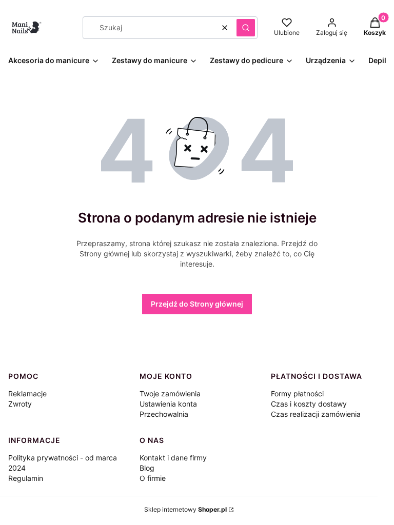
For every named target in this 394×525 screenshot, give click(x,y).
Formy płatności (297, 393)
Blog (147, 467)
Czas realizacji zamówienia (316, 414)
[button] (246, 27)
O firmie (153, 478)
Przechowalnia (164, 414)
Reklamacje (27, 393)
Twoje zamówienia (170, 393)
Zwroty (20, 403)
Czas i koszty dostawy (309, 403)
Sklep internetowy (185, 509)
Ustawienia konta (168, 403)
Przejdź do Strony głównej (197, 303)
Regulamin (25, 478)
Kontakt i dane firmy (173, 457)
